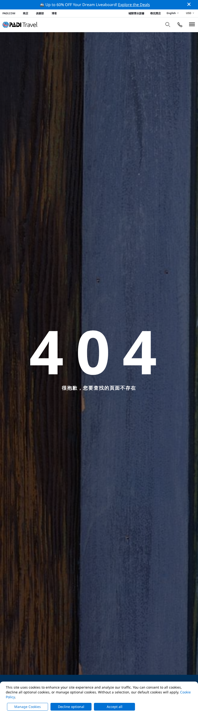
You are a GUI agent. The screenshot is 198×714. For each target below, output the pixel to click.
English (171, 13)
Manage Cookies (27, 706)
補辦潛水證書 (136, 13)
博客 (54, 13)
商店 (25, 13)
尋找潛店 (155, 13)
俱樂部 (40, 13)
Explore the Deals (134, 4)
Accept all (114, 706)
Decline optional (71, 706)
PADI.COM (8, 13)
